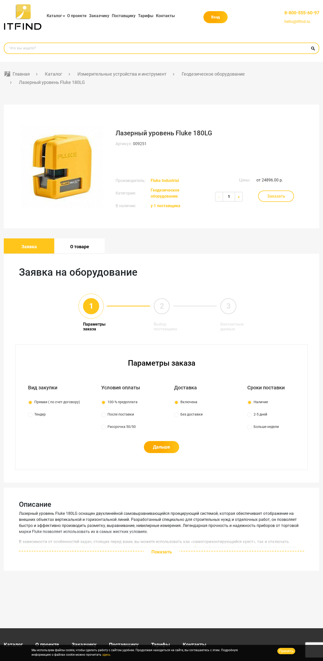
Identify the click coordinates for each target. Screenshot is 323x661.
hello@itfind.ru (297, 21)
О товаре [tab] (79, 246)
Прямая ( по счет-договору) (57, 402)
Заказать (276, 196)
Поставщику (124, 15)
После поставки (120, 414)
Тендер (40, 414)
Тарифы (145, 15)
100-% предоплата (122, 402)
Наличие (261, 402)
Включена (188, 402)
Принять (286, 651)
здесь (106, 654)
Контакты (165, 15)
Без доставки (191, 414)
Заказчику (99, 15)
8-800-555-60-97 (301, 12)
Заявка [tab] (29, 246)
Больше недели (266, 427)
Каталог (54, 15)
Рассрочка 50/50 (121, 427)
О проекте (77, 15)
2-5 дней (260, 414)
